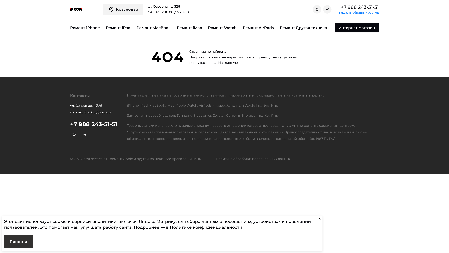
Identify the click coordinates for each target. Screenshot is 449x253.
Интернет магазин (357, 27)
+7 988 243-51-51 (360, 7)
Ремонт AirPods (258, 27)
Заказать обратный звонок (359, 12)
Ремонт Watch (222, 27)
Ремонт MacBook (154, 27)
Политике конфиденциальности (206, 227)
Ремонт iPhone (85, 27)
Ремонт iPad (118, 27)
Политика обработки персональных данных (253, 159)
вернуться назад (203, 63)
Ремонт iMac (189, 27)
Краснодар (127, 9)
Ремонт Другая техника (303, 27)
